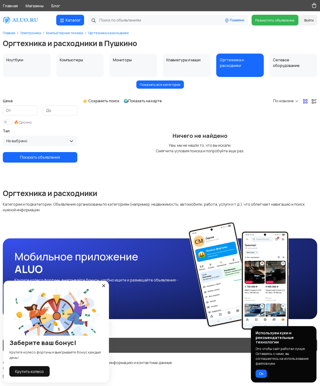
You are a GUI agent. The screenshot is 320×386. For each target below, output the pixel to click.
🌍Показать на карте (143, 100)
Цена (8, 100)
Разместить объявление (274, 20)
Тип (6, 131)
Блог (55, 5)
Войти (309, 20)
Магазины (35, 5)
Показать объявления (40, 157)
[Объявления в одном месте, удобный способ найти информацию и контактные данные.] (25, 20)
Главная (10, 5)
